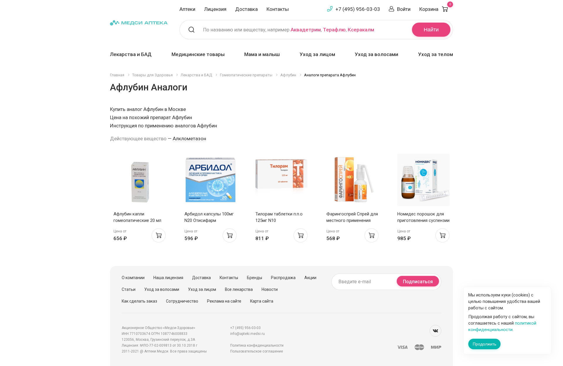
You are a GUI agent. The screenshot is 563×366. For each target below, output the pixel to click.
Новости (270, 289)
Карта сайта (261, 301)
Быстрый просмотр (139, 182)
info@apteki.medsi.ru (247, 334)
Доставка (246, 9)
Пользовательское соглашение (256, 351)
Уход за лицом (317, 54)
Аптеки (187, 9)
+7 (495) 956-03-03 (357, 9)
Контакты (278, 9)
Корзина (435, 9)
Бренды (254, 277)
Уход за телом (435, 54)
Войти (404, 9)
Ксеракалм (361, 30)
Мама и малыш (262, 54)
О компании (133, 277)
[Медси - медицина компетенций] (139, 22)
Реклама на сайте (224, 301)
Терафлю (334, 30)
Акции (310, 277)
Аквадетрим (306, 30)
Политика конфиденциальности (257, 345)
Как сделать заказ (139, 301)
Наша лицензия (168, 277)
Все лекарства (239, 289)
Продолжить (484, 344)
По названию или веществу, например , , (288, 30)
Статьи (128, 289)
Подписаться (418, 281)
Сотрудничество (182, 301)
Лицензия (215, 9)
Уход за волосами (376, 54)
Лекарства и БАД (131, 54)
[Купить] (159, 235)
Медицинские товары (198, 54)
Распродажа (283, 277)
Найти (431, 30)
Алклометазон (189, 138)
